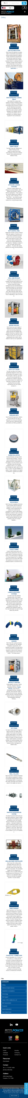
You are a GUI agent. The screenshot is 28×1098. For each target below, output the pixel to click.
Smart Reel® (14, 146)
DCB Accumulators (14, 50)
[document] (14, 1093)
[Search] (24, 3)
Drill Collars (14, 774)
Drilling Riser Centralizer (14, 861)
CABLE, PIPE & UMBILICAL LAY (9, 1000)
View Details (13, 45)
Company (17, 1052)
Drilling (3, 985)
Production (4, 1006)
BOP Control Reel (14, 231)
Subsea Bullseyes (14, 455)
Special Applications (6, 1009)
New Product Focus (6, 1012)
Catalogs (5, 1052)
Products (5, 1055)
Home (4, 1050)
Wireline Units (14, 415)
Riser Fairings (14, 908)
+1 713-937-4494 (10, 1067)
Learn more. (21, 1092)
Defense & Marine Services (8, 988)
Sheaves (14, 641)
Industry (16, 1050)
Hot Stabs (14, 728)
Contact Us (17, 1055)
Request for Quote (14, 47)
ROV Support (5, 997)
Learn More (13, 68)
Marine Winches (14, 325)
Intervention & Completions (8, 991)
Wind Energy (5, 994)
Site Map (22, 1088)
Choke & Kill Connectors (14, 955)
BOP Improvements (6, 1003)
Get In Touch (26, 1088)
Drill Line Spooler (14, 278)
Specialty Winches (14, 682)
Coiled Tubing (14, 549)
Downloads (6, 1061)
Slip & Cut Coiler (14, 369)
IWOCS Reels (14, 502)
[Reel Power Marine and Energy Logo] (7, 12)
